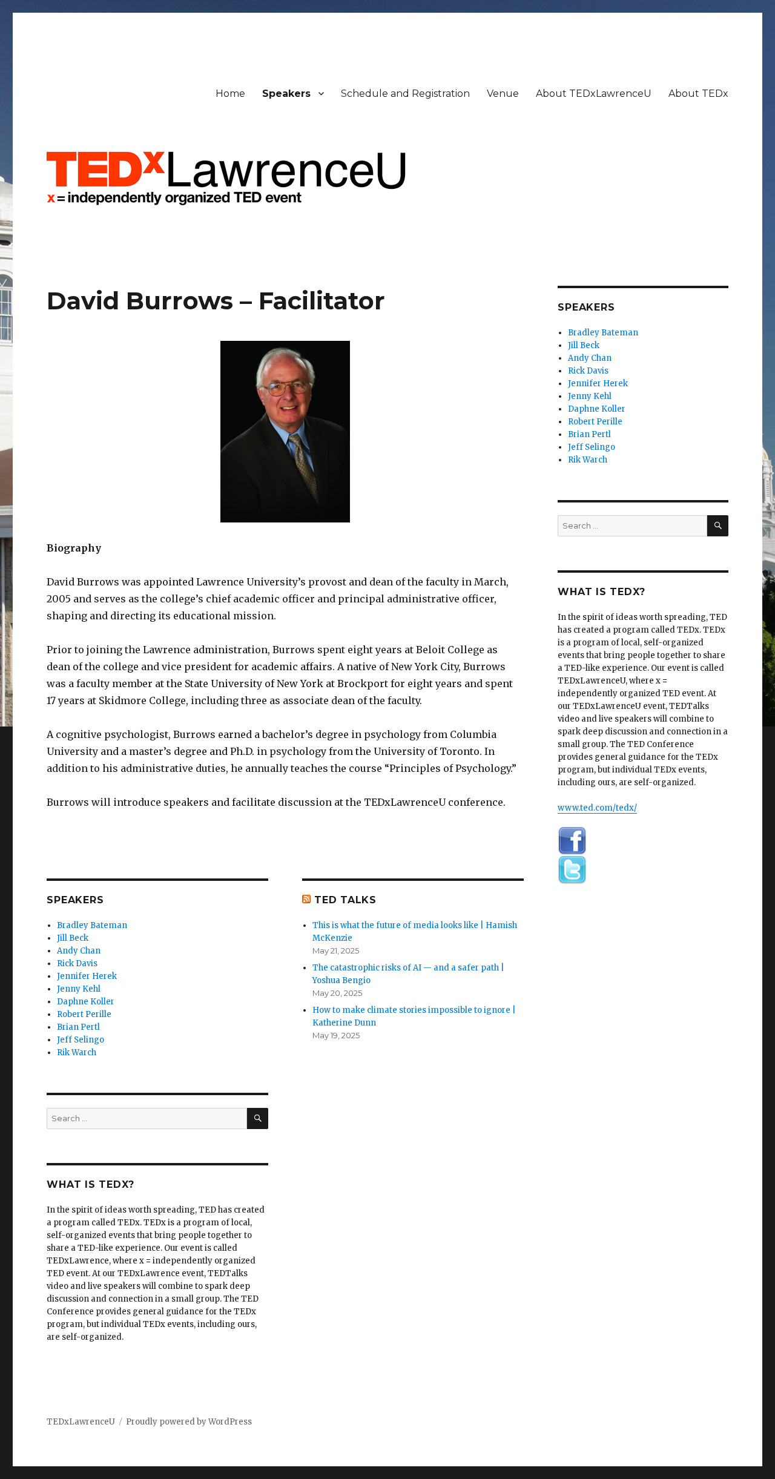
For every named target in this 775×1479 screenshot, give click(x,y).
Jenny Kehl (79, 989)
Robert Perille (84, 1014)
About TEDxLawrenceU (593, 93)
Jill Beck (72, 938)
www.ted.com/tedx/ (597, 808)
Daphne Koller (85, 1001)
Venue (503, 93)
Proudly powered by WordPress (189, 1422)
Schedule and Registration (405, 93)
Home (230, 93)
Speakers (286, 93)
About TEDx (698, 93)
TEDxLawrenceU (81, 1422)
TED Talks (345, 900)
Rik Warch (76, 1052)
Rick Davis (77, 963)
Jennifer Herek (87, 976)
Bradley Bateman (92, 925)
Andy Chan (79, 951)
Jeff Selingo (80, 1040)
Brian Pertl (78, 1027)
